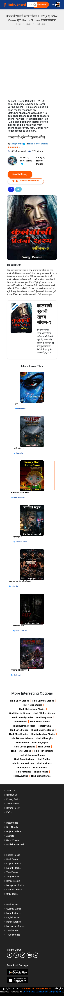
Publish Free (40, 4)
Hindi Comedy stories (22, 717)
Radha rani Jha (21, 631)
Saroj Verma (16, 143)
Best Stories (12, 823)
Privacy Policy (13, 799)
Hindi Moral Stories (18, 734)
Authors (10, 836)
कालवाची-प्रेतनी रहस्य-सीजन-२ (45, 314)
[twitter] (22, 955)
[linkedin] (35, 955)
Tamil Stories (12, 930)
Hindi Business (44, 763)
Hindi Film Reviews (43, 751)
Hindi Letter (44, 746)
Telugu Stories (13, 935)
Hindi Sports (23, 767)
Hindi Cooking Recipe (24, 746)
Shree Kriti (21, 409)
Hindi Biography (40, 742)
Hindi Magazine (44, 717)
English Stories (13, 917)
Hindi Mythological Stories (32, 755)
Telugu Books (12, 876)
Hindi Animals (40, 767)
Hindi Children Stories (44, 713)
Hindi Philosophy (44, 738)
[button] (34, 4)
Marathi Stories (13, 913)
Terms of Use (12, 803)
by (16, 409)
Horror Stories (39, 162)
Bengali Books (13, 881)
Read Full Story (19, 174)
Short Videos (12, 840)
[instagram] (16, 955)
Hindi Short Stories (19, 701)
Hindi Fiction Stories (32, 705)
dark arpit (17, 675)
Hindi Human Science (22, 738)
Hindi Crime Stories (40, 776)
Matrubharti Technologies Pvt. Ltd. (37, 988)
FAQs (8, 812)
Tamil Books (12, 872)
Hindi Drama (45, 726)
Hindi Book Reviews (24, 759)
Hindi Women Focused (24, 726)
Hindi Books (12, 859)
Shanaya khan (21, 542)
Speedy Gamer (19, 497)
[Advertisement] (32, 63)
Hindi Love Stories (19, 730)
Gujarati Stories (13, 909)
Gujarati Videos (13, 831)
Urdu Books (12, 894)
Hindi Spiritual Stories (43, 701)
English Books (13, 855)
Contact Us (11, 795)
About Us (10, 790)
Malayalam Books (15, 885)
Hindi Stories (12, 904)
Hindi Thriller (43, 759)
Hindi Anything (21, 776)
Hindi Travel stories (40, 721)
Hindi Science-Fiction (23, 763)
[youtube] (29, 955)
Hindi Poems (20, 721)
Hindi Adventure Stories (43, 734)
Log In (55, 4)
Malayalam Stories (15, 926)
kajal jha (15, 586)
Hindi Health (22, 742)
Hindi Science (41, 772)
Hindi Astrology (23, 772)
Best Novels (12, 827)
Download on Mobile (28, 180)
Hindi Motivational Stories (32, 709)
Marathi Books (13, 868)
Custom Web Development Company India (43, 991)
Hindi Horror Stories (38, 143)
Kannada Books (14, 889)
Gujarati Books (13, 863)
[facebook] (9, 955)
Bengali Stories (13, 922)
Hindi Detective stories (42, 730)
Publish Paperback (15, 844)
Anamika (19, 453)
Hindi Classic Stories (19, 713)
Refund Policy (13, 808)
